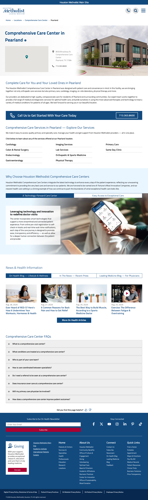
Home (8, 20)
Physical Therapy (64, 160)
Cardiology (11, 144)
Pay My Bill (131, 459)
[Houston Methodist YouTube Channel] (109, 424)
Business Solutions (134, 471)
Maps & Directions (134, 456)
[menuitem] (74, 2)
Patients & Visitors (65, 447)
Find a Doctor (132, 447)
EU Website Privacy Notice (71, 492)
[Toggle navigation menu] (143, 11)
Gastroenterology (14, 160)
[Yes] (86, 410)
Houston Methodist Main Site (74, 2)
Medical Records (133, 462)
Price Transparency (134, 474)
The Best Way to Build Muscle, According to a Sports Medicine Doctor (91, 310)
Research (62, 465)
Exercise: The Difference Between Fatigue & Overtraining (123, 310)
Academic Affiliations (87, 471)
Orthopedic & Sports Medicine (71, 155)
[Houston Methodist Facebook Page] (93, 424)
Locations (18, 20)
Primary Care (112, 144)
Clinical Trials (132, 468)
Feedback (110, 465)
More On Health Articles (74, 320)
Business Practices (86, 474)
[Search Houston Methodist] (136, 11)
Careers (36, 454)
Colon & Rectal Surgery (17, 149)
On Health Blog (112, 456)
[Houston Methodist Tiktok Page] (140, 424)
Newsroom (110, 453)
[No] (90, 410)
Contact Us (110, 447)
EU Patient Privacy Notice (93, 492)
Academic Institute (40, 448)
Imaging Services (64, 144)
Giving (81, 459)
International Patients (41, 451)
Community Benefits (86, 450)
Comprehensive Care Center (36, 20)
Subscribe (43, 429)
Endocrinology (13, 155)
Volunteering (84, 462)
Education (62, 462)
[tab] (40, 195)
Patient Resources (133, 465)
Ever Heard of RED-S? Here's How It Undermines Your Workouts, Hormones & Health (21, 310)
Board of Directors (86, 468)
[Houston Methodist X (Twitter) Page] (101, 424)
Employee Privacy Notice (114, 492)
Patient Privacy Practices (49, 492)
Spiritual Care (84, 465)
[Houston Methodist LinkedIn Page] (125, 424)
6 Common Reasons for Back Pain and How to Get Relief (55, 309)
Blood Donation (84, 483)
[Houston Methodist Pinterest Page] (132, 424)
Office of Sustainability (87, 480)
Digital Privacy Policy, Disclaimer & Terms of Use (20, 492)
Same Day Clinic (114, 149)
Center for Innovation (87, 477)
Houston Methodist (86, 447)
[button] (26, 57)
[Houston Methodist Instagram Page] (117, 424)
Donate (17, 469)
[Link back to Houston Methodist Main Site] (14, 11)
